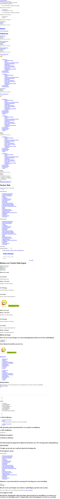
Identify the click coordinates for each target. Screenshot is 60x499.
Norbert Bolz (5, 256)
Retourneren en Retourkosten (7, 363)
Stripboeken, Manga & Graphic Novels (9, 212)
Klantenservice (5, 112)
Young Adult (4, 216)
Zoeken (1, 22)
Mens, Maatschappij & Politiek (8, 205)
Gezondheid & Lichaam (6, 198)
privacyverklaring (29, 490)
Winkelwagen (4, 33)
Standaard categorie (6, 211)
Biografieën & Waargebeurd (7, 193)
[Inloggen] (0, 26)
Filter (3, 189)
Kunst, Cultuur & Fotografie (10, 66)
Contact (3, 113)
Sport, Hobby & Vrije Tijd (7, 210)
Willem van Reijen (11, 256)
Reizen (3, 207)
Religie (6, 61)
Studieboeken (7, 64)
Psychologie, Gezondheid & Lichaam (12, 62)
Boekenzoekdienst (5, 72)
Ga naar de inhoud (3, 0)
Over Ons (4, 367)
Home (1, 188)
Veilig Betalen (5, 361)
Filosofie (4, 196)
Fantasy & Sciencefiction (9, 65)
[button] (30, 189)
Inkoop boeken (5, 71)
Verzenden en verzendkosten (7, 362)
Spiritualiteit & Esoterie (9, 60)
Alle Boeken (4, 59)
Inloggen (2, 28)
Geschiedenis (4, 197)
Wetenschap (4, 214)
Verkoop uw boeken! (4, 385)
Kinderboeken (5, 200)
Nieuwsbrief (4, 366)
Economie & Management (9, 63)
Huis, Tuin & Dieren (6, 199)
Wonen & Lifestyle (5, 215)
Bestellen (4, 360)
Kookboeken (7, 67)
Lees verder (31, 260)
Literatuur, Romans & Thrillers (10, 68)
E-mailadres (2, 340)
